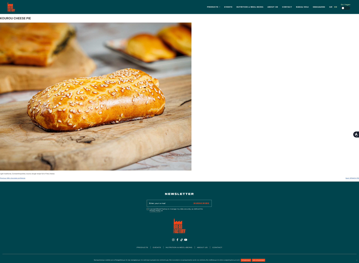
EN (335, 7)
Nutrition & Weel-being (250, 7)
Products (212, 7)
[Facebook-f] (177, 240)
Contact (287, 7)
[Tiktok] (181, 240)
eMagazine (319, 7)
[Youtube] (186, 240)
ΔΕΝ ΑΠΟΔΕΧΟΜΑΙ (258, 260)
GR (330, 7)
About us (272, 7)
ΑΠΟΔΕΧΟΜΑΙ (246, 260)
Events (228, 7)
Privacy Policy (155, 211)
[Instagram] (173, 240)
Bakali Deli (302, 7)
